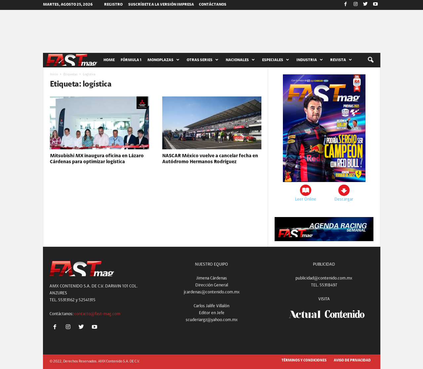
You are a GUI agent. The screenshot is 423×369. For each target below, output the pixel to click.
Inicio (54, 74)
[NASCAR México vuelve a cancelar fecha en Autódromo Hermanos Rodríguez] (211, 122)
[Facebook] (346, 5)
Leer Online (305, 199)
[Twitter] (365, 5)
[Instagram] (356, 5)
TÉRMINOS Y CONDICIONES (304, 360)
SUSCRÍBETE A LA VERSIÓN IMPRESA (161, 5)
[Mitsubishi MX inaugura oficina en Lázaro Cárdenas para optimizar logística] (99, 122)
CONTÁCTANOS (212, 5)
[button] (370, 60)
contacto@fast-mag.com (97, 314)
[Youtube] (375, 5)
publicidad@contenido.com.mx (323, 278)
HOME (109, 60)
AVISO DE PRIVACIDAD (352, 360)
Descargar (343, 199)
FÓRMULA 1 (131, 60)
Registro (113, 5)
